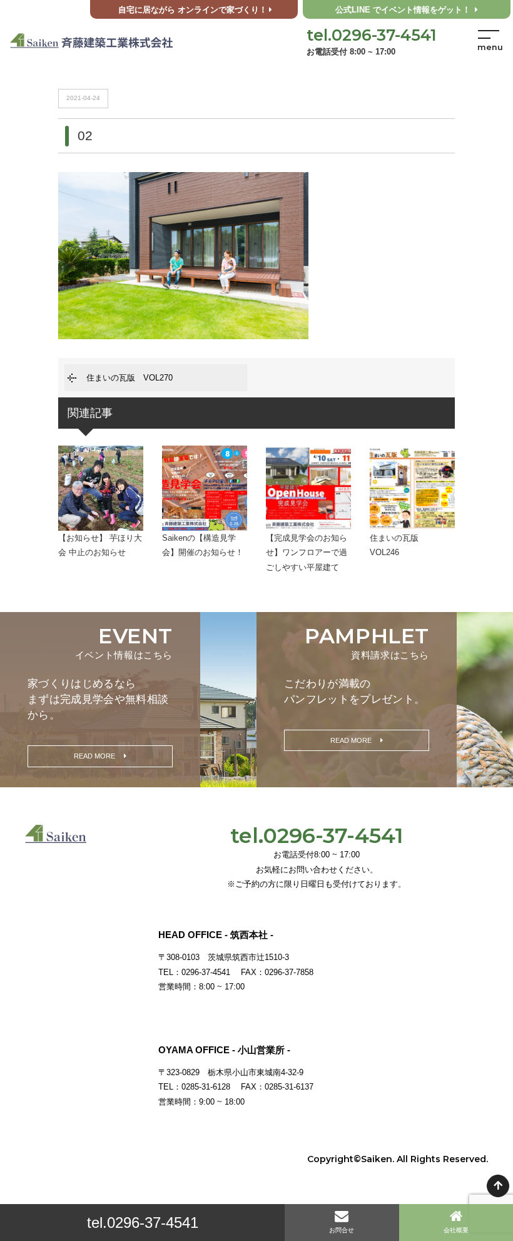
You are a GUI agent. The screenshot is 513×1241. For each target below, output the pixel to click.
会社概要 (456, 1230)
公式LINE (402, 10)
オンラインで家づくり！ (192, 10)
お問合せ (341, 1230)
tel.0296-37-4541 (142, 1222)
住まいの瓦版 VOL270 (129, 377)
